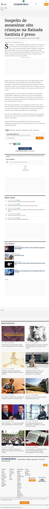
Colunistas (4, 481)
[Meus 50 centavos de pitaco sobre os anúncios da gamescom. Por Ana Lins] (9, 264)
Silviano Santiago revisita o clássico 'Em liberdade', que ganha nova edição (37, 346)
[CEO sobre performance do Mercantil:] (37, 412)
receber (40, 138)
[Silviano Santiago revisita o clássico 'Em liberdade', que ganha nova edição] (37, 333)
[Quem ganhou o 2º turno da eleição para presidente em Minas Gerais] (13, 412)
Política (3, 472)
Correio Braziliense (27, 473)
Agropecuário (20, 494)
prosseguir (24, 502)
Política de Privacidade (8, 500)
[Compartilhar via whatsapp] (19, 144)
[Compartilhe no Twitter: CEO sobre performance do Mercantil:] (37, 421)
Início (1, 7)
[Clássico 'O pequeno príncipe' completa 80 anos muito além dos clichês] (13, 359)
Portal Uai (11, 471)
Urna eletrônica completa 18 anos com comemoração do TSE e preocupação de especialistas (36, 450)
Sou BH (10, 479)
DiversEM (3, 478)
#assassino (25, 130)
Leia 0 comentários (25, 148)
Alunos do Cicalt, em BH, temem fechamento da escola (36, 397)
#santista (18, 130)
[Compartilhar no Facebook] (15, 144)
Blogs (10, 475)
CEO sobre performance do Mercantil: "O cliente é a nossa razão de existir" (35, 424)
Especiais (19, 475)
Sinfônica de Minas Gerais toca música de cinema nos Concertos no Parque (13, 450)
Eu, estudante (27, 475)
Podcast (18, 491)
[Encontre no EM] (36, 4)
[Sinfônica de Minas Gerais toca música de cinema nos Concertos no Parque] (13, 438)
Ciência (18, 482)
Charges (18, 479)
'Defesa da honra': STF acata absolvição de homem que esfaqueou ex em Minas (34, 372)
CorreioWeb (27, 471)
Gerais (3, 471)
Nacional (5, 7)
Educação (3, 483)
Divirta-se (19, 497)
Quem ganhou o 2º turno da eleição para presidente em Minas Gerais (13, 423)
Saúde (3, 479)
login (28, 151)
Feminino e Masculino (19, 484)
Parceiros (11, 474)
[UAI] (23, 1)
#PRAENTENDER (20, 476)
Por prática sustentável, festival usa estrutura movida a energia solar (13, 397)
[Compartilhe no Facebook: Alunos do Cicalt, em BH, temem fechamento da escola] (35, 395)
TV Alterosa (11, 472)
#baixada (12, 130)
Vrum (10, 478)
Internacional (4, 476)
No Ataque (19, 493)
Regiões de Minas (19, 472)
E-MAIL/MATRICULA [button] (25, 170)
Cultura (3, 482)
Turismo (18, 480)
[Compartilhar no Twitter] (17, 144)
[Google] (25, 168)
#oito (31, 130)
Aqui (10, 476)
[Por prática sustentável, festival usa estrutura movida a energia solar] (13, 386)
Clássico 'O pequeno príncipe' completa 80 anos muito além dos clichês (12, 372)
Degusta (18, 486)
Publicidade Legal (4, 486)
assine (33, 151)
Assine (46, 4)
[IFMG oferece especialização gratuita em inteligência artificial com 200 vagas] (9, 272)
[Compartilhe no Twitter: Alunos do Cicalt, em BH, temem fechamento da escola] (37, 395)
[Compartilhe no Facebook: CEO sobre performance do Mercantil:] (35, 421)
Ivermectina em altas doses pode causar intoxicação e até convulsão (12, 345)
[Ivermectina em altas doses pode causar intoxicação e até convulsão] (13, 333)
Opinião (18, 473)
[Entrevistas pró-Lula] (9, 257)
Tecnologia (19, 487)
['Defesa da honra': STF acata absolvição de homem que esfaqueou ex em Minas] (37, 359)
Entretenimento (20, 495)
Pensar (18, 490)
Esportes (19, 488)
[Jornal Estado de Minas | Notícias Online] (21, 5)
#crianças (36, 130)
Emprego (19, 477)
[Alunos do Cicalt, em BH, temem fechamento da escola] (37, 386)
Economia (3, 474)
